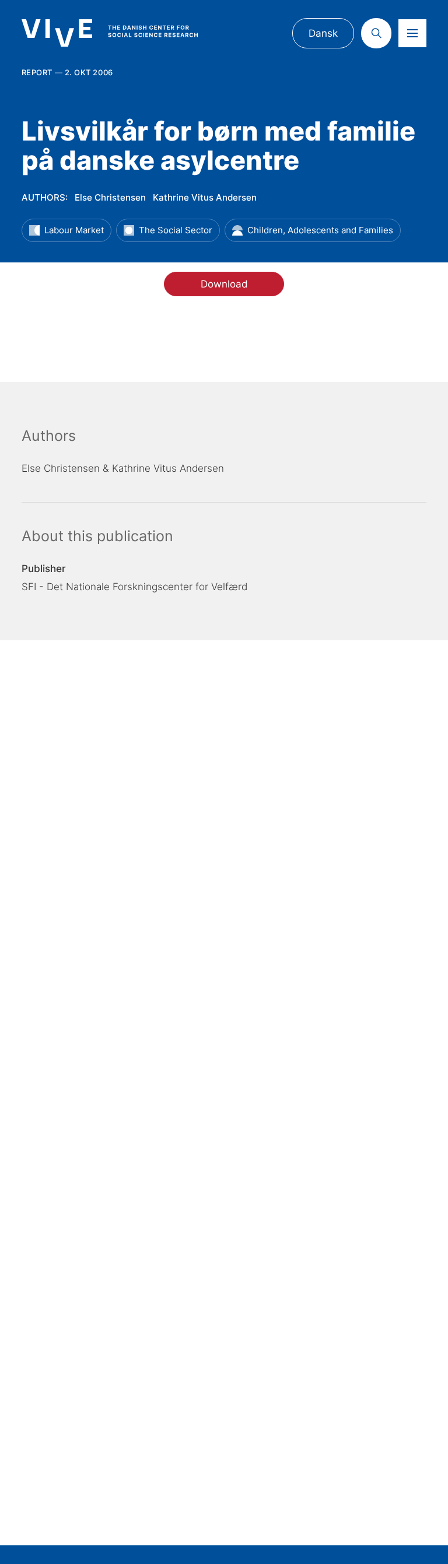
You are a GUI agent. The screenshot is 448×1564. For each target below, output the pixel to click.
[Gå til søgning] (376, 33)
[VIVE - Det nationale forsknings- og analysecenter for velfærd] (120, 33)
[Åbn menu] (412, 33)
